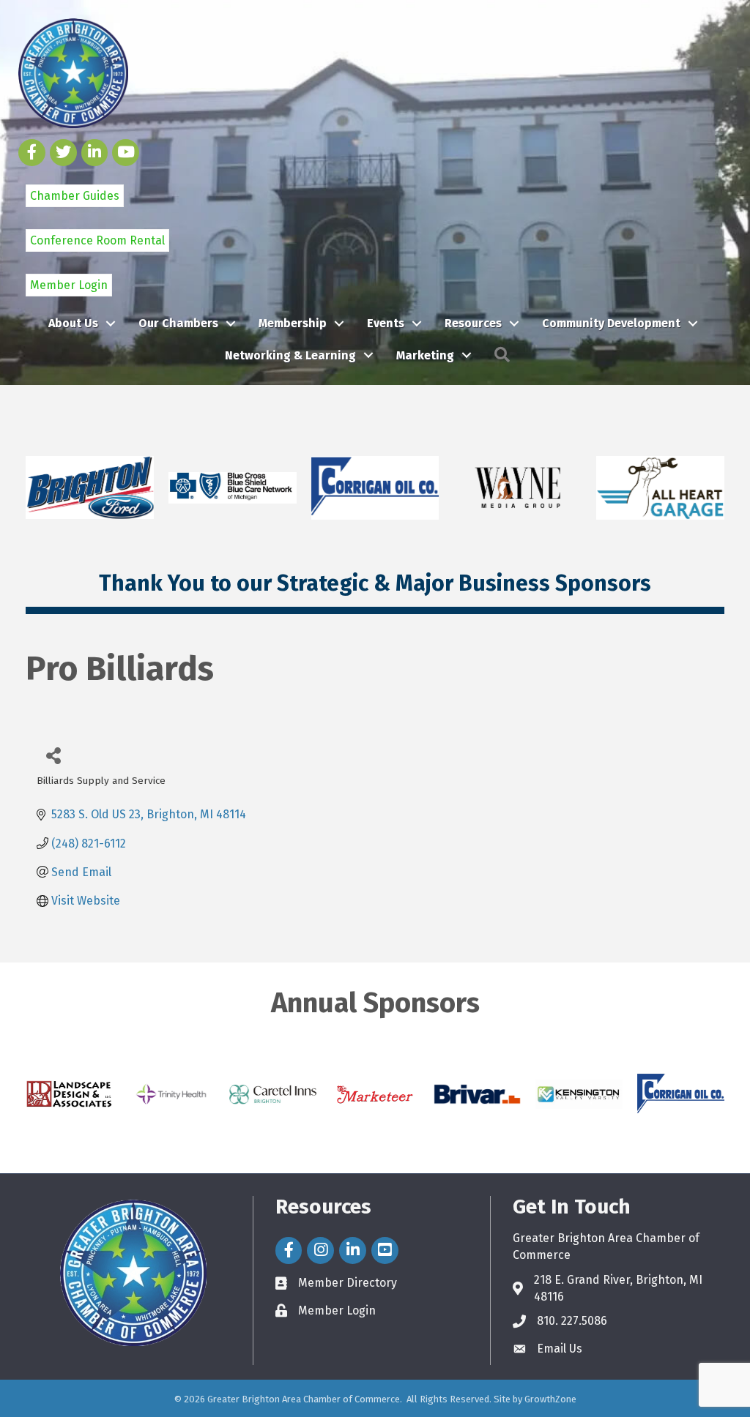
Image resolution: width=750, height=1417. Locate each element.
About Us (73, 323)
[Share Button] (53, 755)
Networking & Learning (290, 355)
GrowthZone (550, 1399)
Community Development (611, 323)
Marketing (425, 355)
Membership (293, 323)
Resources (473, 323)
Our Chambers (178, 323)
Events (385, 323)
